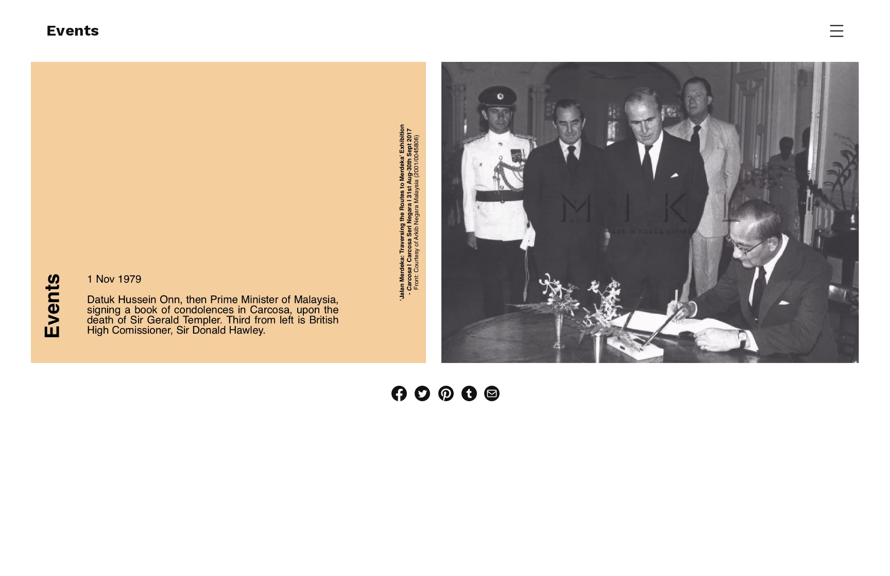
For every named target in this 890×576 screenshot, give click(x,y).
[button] (837, 31)
